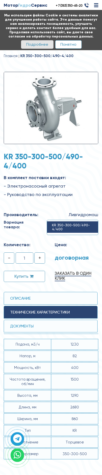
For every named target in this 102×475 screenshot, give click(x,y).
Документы (22, 326)
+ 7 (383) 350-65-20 (69, 5)
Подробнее (37, 44)
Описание (20, 298)
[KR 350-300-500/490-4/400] (51, 108)
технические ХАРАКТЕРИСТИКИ (40, 312)
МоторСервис (25, 5)
